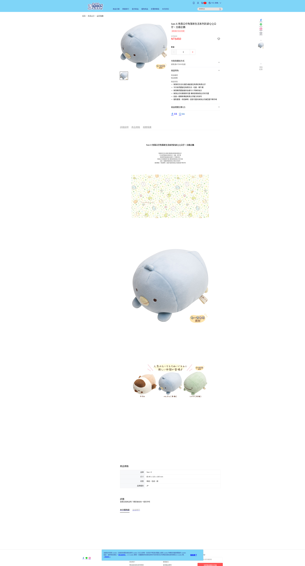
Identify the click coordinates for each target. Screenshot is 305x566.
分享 (175, 114)
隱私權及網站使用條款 (136, 565)
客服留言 (166, 562)
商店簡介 (132, 562)
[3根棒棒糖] (95, 6)
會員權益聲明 (167, 565)
